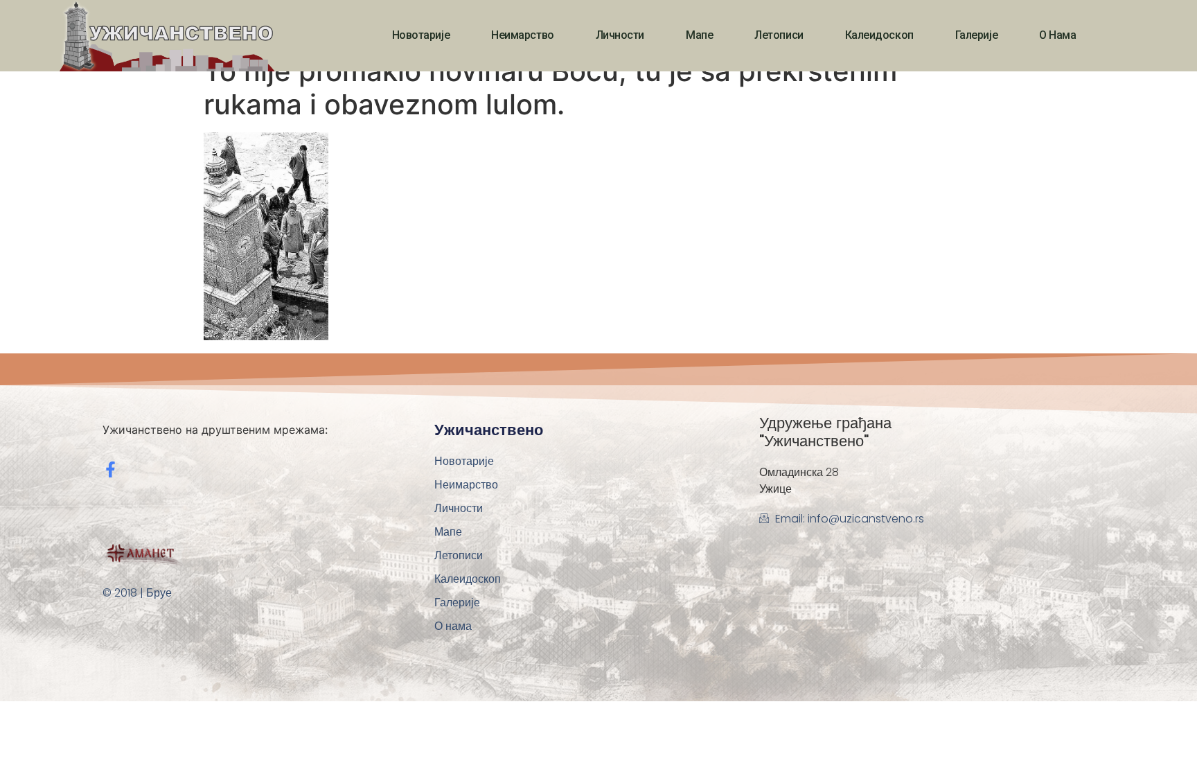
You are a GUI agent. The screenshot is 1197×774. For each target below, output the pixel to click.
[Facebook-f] (110, 469)
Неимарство (522, 35)
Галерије (976, 35)
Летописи (778, 35)
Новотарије (421, 35)
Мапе (699, 35)
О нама (1057, 35)
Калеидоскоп (879, 35)
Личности (620, 35)
